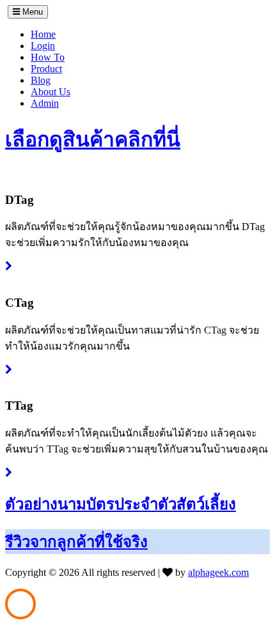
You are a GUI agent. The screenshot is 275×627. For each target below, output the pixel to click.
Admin (45, 103)
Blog (41, 80)
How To (48, 57)
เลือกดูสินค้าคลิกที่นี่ (92, 139)
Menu (31, 12)
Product (46, 68)
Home (43, 34)
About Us (50, 91)
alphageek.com (218, 572)
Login (43, 45)
